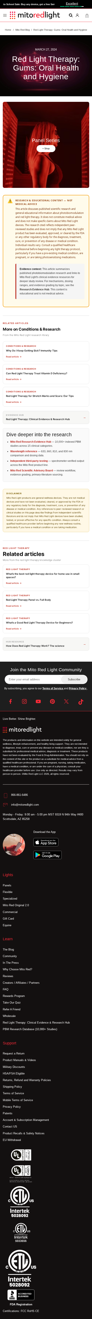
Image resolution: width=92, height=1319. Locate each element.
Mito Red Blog (22, 30)
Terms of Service (53, 688)
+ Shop (46, 148)
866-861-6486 (19, 794)
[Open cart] (87, 15)
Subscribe (74, 679)
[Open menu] (5, 15)
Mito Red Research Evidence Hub (30, 441)
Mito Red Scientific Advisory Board (31, 470)
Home (8, 30)
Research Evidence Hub (34, 289)
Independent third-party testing (29, 460)
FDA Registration (21, 1304)
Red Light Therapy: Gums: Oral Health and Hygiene (60, 30)
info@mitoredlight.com (25, 804)
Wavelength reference (23, 451)
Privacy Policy (78, 688)
